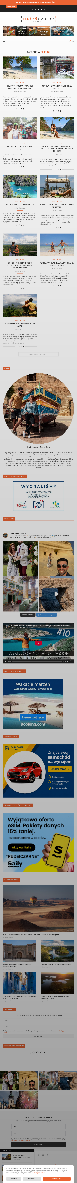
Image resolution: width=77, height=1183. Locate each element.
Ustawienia (32, 1179)
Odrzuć (14, 1179)
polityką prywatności (38, 1173)
